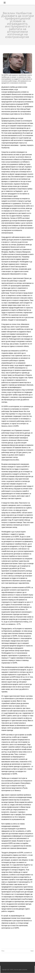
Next (32, 951)
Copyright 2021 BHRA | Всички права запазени (14, 969)
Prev (2, 951)
